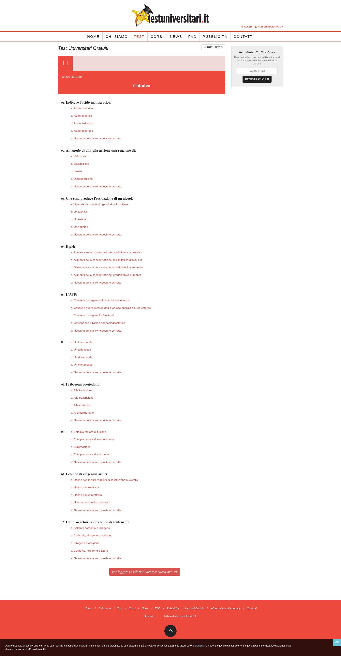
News (176, 37)
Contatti (243, 37)
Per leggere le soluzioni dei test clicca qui (143, 571)
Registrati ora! (257, 79)
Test (139, 37)
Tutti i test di (214, 47)
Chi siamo (117, 37)
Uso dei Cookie (194, 608)
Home (93, 37)
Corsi (157, 37)
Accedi (248, 27)
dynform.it (188, 616)
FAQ (192, 37)
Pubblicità (215, 37)
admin (150, 616)
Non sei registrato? (270, 27)
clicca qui (200, 645)
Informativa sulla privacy (225, 608)
